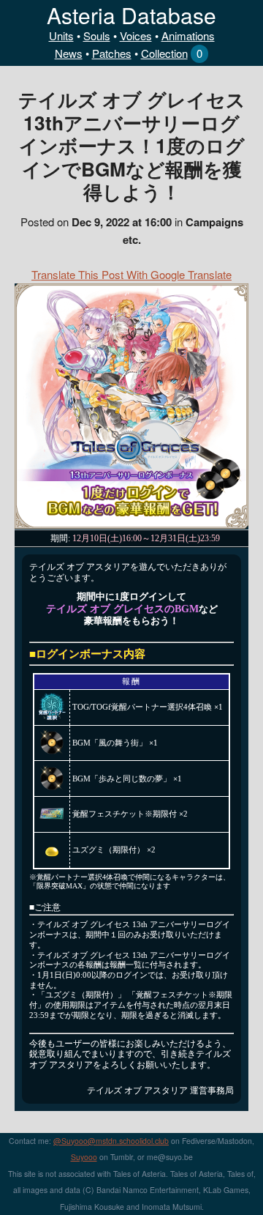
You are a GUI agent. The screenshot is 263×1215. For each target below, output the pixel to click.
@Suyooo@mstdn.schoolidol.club (111, 1140)
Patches (112, 53)
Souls (96, 35)
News (69, 53)
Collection (164, 53)
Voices (136, 35)
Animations (188, 35)
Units (61, 35)
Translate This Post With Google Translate (131, 274)
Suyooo (84, 1156)
